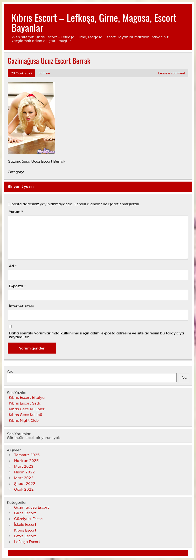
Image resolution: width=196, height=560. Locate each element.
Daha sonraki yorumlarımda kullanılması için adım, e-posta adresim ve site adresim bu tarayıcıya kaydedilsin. (96, 335)
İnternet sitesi (21, 306)
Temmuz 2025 (27, 454)
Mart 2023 (23, 466)
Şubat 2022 (24, 483)
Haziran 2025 (26, 460)
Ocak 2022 (24, 489)
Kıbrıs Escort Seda (25, 403)
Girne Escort (25, 512)
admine (44, 73)
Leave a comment (171, 73)
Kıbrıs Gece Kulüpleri (27, 408)
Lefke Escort (25, 535)
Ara (10, 371)
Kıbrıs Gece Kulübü (25, 414)
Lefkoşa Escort (27, 541)
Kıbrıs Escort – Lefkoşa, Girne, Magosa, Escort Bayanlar (93, 22)
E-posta (17, 286)
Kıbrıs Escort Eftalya (27, 397)
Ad (13, 266)
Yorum (16, 211)
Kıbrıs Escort (25, 530)
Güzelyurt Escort (29, 518)
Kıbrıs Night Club (24, 420)
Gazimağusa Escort (31, 507)
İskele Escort (25, 524)
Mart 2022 (23, 477)
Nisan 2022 (24, 472)
